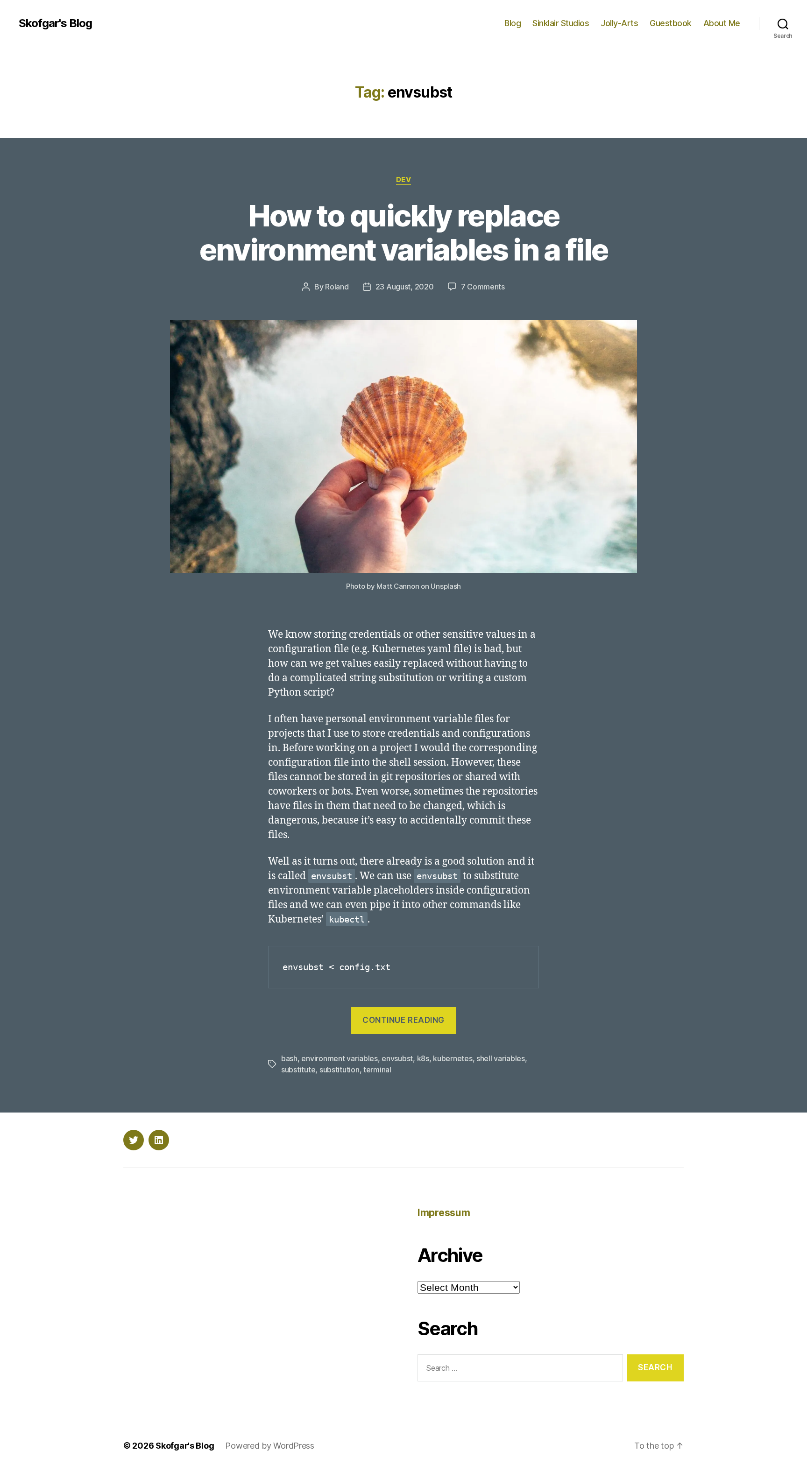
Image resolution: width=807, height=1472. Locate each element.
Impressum (444, 1212)
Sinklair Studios (560, 23)
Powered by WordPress (269, 1446)
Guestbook (671, 23)
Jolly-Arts (619, 23)
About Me (721, 23)
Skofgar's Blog (55, 23)
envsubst (397, 1058)
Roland (336, 286)
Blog (512, 23)
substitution (339, 1069)
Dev (403, 180)
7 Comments (483, 286)
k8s (423, 1058)
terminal (377, 1069)
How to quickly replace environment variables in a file (403, 232)
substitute (298, 1069)
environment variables (339, 1058)
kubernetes (452, 1058)
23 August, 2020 (404, 286)
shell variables (500, 1058)
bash (289, 1058)
